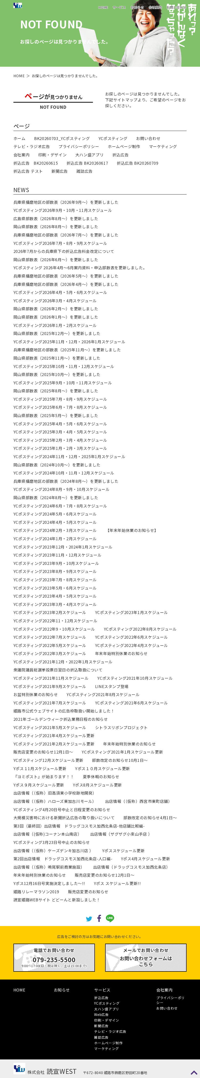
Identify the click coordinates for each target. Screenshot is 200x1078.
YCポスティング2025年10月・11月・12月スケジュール (63, 366)
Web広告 (101, 1014)
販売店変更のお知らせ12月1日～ (43, 752)
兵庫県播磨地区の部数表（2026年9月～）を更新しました (66, 202)
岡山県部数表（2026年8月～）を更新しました (55, 226)
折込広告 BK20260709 (138, 163)
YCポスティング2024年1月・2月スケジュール (55, 538)
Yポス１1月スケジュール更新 (40, 768)
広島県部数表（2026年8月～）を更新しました (55, 218)
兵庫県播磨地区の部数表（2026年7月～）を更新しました (66, 235)
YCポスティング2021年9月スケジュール (49, 686)
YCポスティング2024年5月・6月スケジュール (55, 514)
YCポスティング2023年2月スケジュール (49, 612)
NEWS (21, 190)
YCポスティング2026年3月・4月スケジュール (55, 300)
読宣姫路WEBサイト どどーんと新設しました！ (56, 900)
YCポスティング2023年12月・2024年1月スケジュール (63, 547)
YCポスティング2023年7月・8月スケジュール (55, 579)
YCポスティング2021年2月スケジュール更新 (54, 744)
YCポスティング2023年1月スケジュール (131, 612)
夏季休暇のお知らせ (101, 776)
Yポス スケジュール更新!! (117, 883)
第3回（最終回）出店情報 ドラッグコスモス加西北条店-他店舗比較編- (79, 826)
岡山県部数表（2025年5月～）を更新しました (55, 415)
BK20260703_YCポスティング (62, 138)
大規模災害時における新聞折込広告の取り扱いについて (64, 817)
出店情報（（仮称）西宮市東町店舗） (138, 801)
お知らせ (137, 7)
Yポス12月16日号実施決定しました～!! (49, 883)
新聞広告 (59, 171)
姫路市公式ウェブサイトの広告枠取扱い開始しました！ (64, 711)
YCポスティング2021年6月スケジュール (131, 703)
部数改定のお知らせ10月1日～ (120, 760)
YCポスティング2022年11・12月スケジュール (55, 621)
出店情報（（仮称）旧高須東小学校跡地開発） (55, 793)
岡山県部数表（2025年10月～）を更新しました (56, 374)
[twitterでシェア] (89, 918)
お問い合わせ (177, 7)
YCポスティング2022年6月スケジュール (131, 637)
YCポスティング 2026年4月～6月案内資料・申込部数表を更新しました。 (80, 267)
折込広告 (120, 155)
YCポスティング (113, 138)
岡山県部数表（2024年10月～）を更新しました (56, 465)
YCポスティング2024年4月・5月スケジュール (55, 522)
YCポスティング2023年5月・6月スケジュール (55, 588)
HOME (103, 7)
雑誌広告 (84, 171)
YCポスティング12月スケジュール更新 (48, 760)
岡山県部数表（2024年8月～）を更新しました (55, 497)
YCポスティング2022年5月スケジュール (49, 645)
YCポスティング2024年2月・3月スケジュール (55, 530)
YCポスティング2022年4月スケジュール (131, 645)
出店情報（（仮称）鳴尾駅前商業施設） (49, 867)
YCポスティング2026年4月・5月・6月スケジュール (60, 292)
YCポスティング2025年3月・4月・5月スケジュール (60, 432)
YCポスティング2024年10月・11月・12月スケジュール (63, 473)
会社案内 (155, 7)
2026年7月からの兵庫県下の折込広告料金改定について (63, 251)
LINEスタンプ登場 (112, 686)
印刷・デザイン (52, 155)
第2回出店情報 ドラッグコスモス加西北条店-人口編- (62, 859)
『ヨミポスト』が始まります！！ (43, 776)
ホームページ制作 (124, 146)
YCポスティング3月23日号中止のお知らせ (51, 842)
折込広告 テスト (28, 171)
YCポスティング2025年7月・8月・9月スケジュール (60, 399)
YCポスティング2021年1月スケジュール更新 (122, 752)
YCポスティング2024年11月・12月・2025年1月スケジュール (69, 456)
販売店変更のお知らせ (88, 892)
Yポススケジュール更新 (123, 850)
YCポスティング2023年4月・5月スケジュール (55, 596)
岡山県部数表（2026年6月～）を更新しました (55, 259)
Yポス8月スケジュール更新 (97, 785)
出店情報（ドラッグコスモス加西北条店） (131, 867)
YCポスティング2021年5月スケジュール (49, 727)
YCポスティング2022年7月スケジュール (49, 637)
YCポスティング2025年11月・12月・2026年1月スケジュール (69, 342)
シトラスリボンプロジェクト (121, 727)
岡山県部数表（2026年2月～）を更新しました (55, 309)
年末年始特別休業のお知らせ (121, 653)
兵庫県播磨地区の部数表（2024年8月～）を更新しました (66, 481)
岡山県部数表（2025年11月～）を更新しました (56, 358)
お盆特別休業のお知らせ (35, 694)
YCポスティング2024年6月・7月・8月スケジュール (60, 506)
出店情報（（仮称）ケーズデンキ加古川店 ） (53, 850)
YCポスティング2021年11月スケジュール (51, 678)
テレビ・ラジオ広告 (31, 146)
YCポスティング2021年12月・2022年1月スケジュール (63, 662)
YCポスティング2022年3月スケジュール (49, 653)
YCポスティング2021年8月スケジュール (103, 694)
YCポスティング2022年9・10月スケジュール (54, 629)
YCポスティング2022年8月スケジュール (140, 629)
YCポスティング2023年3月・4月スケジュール (55, 604)
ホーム (19, 138)
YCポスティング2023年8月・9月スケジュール (55, 571)
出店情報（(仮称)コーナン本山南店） (47, 834)
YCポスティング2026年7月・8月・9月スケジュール (60, 243)
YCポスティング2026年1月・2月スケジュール (55, 325)
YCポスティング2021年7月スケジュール (49, 703)
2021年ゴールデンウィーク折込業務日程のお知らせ (60, 719)
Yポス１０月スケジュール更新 (102, 768)
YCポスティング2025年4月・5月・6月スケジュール (60, 424)
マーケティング (163, 146)
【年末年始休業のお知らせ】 (132, 530)
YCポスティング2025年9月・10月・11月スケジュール (62, 383)
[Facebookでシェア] (99, 918)
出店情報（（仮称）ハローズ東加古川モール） (54, 801)
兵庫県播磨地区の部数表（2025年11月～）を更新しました (67, 350)
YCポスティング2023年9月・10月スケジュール (56, 563)
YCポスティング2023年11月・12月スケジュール (57, 555)
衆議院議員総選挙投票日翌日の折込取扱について (58, 670)
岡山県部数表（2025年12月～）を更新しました (56, 333)
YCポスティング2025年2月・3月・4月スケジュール (60, 440)
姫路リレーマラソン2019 (36, 892)
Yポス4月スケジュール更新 (145, 859)
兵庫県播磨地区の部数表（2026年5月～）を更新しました (66, 276)
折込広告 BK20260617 (87, 163)
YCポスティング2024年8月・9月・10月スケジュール (61, 489)
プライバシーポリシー (79, 146)
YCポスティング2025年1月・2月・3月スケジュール (60, 448)
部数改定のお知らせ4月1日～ (150, 817)
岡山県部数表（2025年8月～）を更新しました (55, 391)
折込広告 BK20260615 (35, 163)
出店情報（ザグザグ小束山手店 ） (121, 834)
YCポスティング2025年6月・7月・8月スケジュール (60, 407)
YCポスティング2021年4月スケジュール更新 (54, 735)
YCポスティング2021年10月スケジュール (135, 678)
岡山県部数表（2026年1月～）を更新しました (55, 317)
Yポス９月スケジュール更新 (38, 785)
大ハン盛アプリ (89, 155)
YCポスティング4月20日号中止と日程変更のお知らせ (61, 809)
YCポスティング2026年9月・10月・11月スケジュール (62, 210)
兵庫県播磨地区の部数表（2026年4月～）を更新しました (66, 284)
